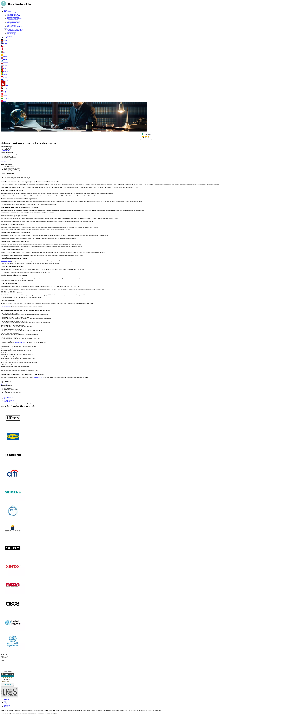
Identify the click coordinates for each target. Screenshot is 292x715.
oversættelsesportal (37, 377)
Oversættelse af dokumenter (13, 21)
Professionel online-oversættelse (14, 26)
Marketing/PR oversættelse (13, 15)
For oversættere (7, 708)
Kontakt (6, 37)
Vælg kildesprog (5, 148)
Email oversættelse (11, 25)
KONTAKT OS (5, 161)
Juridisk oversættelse (12, 12)
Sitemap (6, 706)
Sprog (5, 10)
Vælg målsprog (4, 149)
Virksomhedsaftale (11, 32)
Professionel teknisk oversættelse (14, 18)
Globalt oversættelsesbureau (13, 34)
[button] (146, 136)
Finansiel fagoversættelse (13, 17)
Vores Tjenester (7, 11)
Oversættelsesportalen (6, 261)
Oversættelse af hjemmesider (13, 22)
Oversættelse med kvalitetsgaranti (15, 29)
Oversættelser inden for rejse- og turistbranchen (18, 23)
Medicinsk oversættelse (12, 14)
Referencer (9, 36)
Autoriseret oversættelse (12, 19)
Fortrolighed (7, 705)
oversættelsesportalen (20, 342)
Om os (5, 28)
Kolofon (6, 703)
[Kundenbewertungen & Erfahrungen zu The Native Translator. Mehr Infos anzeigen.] (7, 686)
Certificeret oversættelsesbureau (14, 30)
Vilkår (5, 702)
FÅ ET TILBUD (5, 151)
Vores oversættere (11, 33)
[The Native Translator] (16, 6)
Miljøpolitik (6, 699)
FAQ (5, 701)
